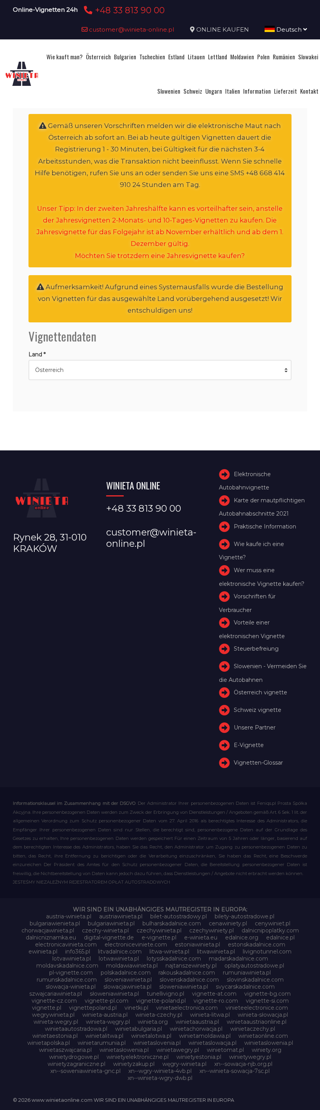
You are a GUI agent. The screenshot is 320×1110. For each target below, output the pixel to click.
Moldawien (242, 56)
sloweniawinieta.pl (183, 986)
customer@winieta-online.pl (130, 29)
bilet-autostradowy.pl (178, 916)
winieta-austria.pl (105, 1014)
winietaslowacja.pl (212, 1042)
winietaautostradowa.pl (76, 1028)
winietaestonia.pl (55, 1035)
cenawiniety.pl (228, 923)
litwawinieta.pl (216, 951)
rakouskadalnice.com (186, 972)
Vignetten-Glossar (258, 762)
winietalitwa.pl (104, 1035)
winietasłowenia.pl (124, 1049)
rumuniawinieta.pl (247, 972)
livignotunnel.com (267, 951)
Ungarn (213, 91)
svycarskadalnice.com (245, 986)
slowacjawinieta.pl (127, 986)
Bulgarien (125, 56)
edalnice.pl (280, 937)
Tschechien (152, 56)
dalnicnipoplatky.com (270, 930)
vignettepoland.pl (93, 1007)
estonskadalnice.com (256, 944)
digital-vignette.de (109, 937)
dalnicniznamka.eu (51, 937)
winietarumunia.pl (102, 1042)
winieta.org (153, 1021)
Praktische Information (265, 526)
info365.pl (77, 951)
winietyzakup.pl (134, 1063)
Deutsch (289, 29)
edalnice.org (241, 937)
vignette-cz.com (54, 1000)
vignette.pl (46, 1007)
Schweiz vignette (257, 709)
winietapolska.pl (48, 1042)
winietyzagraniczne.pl (76, 1063)
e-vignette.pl (159, 937)
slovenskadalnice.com (189, 979)
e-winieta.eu (200, 937)
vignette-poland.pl (161, 1000)
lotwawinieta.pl (119, 958)
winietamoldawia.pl (205, 1035)
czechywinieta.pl (159, 930)
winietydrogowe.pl (74, 1056)
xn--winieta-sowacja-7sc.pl (234, 1070)
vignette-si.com (267, 1000)
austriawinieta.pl (120, 916)
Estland (176, 56)
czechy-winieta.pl (105, 930)
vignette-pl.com (106, 1000)
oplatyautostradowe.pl (254, 965)
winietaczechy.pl (252, 1028)
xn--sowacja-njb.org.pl (243, 1063)
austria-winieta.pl (68, 916)
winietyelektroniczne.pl (138, 1056)
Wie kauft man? (64, 56)
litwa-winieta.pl (169, 951)
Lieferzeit (285, 91)
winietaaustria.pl (197, 1021)
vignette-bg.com (267, 993)
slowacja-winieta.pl (71, 986)
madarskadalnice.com (238, 958)
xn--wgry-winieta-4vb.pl (160, 1070)
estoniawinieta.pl (197, 944)
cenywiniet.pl (272, 923)
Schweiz (192, 91)
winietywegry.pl (250, 1056)
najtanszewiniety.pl (191, 965)
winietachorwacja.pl (196, 1028)
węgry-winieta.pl (184, 1063)
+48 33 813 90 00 (128, 10)
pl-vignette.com (71, 972)
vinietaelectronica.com (187, 1007)
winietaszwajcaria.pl (65, 1049)
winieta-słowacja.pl (263, 1014)
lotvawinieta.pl (71, 958)
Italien (232, 91)
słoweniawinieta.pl (114, 993)
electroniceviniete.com (136, 944)
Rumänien (284, 56)
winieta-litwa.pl (210, 1014)
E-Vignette (249, 745)
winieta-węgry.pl (108, 1021)
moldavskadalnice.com (67, 965)
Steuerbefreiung (256, 649)
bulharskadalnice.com (171, 923)
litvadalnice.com (120, 951)
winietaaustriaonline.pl (256, 1021)
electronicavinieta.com (66, 944)
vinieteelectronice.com (257, 1007)
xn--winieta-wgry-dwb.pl (160, 1078)
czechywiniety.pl (211, 930)
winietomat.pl (225, 1049)
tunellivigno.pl (165, 993)
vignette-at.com (214, 993)
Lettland (217, 56)
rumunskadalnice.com (67, 979)
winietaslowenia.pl (268, 1042)
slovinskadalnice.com (255, 979)
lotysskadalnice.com (174, 958)
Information (257, 91)
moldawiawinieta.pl (132, 965)
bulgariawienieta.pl (55, 923)
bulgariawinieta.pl (111, 923)
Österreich (98, 56)
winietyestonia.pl (198, 1056)
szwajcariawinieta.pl (55, 993)
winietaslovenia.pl (157, 1042)
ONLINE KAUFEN (222, 29)
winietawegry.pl (177, 1049)
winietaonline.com (263, 1035)
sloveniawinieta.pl (128, 979)
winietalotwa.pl (151, 1035)
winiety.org (266, 1049)
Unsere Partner (255, 727)
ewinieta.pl (42, 951)
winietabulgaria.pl (138, 1028)
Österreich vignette (260, 692)
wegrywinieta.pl (53, 1014)
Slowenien (168, 91)
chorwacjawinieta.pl (47, 930)
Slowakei (308, 56)
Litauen (196, 56)
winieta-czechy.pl (158, 1014)
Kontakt (309, 91)
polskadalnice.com (126, 972)
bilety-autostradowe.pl (244, 916)
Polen (263, 56)
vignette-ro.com (216, 1000)
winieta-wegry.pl (56, 1021)
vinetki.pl (136, 1007)
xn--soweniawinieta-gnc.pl (85, 1070)
